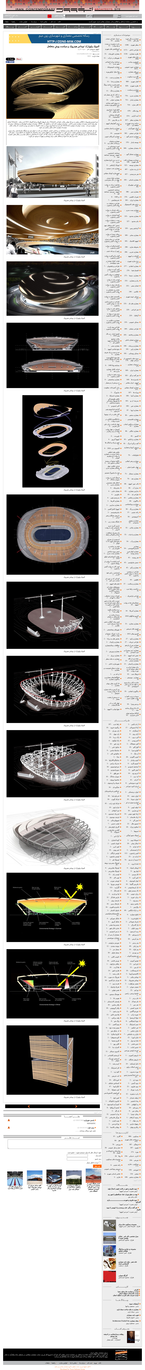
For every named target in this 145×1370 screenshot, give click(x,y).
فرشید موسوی (114, 817)
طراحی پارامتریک (133, 596)
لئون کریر (116, 847)
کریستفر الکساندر (113, 1055)
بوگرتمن (136, 907)
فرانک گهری (115, 799)
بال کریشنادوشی (133, 887)
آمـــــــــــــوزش (85, 27)
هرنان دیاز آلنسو (114, 980)
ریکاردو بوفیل (134, 1127)
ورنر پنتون (115, 1011)
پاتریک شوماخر (134, 922)
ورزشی (118, 1144)
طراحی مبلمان (134, 329)
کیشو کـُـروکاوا (114, 1107)
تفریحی (136, 1160)
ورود (95, 1363)
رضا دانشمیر (135, 1101)
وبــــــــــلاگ (10, 27)
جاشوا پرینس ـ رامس (132, 993)
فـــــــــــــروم (123, 27)
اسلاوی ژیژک (134, 827)
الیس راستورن (134, 853)
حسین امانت (135, 1047)
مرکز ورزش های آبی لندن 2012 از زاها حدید (15, 1187)
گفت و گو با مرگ (133, 443)
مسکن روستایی (134, 353)
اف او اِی (136, 847)
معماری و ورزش (114, 651)
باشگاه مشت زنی (114, 522)
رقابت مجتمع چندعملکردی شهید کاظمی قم (113, 340)
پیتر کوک (136, 949)
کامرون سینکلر (114, 1051)
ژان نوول (116, 734)
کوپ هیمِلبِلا (115, 1090)
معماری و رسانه (133, 346)
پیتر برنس (135, 943)
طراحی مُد (135, 494)
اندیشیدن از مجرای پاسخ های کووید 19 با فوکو (113, 541)
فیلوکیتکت (135, 455)
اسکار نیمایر (135, 843)
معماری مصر (115, 346)
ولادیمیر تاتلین (114, 1014)
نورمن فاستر (115, 961)
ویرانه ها (136, 392)
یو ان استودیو (115, 1114)
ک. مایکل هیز (114, 1031)
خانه (59, 22)
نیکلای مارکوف (114, 964)
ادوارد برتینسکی (133, 792)
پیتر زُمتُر (136, 946)
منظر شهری (135, 45)
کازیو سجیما (115, 1041)
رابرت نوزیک (135, 1090)
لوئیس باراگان (114, 853)
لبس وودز (116, 850)
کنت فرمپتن (115, 1076)
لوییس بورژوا (114, 884)
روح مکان (136, 111)
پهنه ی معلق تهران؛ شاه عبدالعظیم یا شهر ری (122, 1194)
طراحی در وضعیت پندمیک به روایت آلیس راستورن (132, 573)
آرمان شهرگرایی (133, 128)
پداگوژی (136, 501)
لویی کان (116, 878)
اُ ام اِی (136, 780)
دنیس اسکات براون (132, 1067)
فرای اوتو (116, 807)
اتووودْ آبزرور (115, 439)
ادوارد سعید (135, 796)
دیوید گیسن (135, 1083)
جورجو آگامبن (134, 1011)
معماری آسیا (134, 396)
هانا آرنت (116, 967)
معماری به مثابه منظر (112, 659)
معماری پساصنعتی (113, 379)
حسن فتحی (135, 1044)
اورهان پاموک (134, 868)
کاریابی (136, 1290)
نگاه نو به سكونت (133, 77)
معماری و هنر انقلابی (132, 461)
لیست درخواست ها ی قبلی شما (128, 1291)
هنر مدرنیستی (134, 174)
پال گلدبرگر (135, 925)
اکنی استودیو (115, 406)
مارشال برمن (114, 904)
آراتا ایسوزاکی (134, 727)
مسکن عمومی (134, 322)
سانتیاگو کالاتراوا (114, 760)
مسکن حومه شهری (132, 297)
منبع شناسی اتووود (114, 349)
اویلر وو (136, 871)
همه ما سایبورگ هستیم (112, 473)
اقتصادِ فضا (135, 270)
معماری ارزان (134, 200)
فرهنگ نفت (135, 674)
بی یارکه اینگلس (133, 910)
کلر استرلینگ (115, 1068)
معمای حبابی (115, 491)
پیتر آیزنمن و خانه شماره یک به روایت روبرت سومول (112, 691)
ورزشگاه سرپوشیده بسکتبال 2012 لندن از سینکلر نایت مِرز (74, 1187)
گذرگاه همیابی (123, 1275)
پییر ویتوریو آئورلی (133, 956)
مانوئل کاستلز (114, 910)
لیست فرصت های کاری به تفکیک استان (125, 1295)
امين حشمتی (123, 1253)
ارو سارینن (135, 810)
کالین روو (116, 1044)
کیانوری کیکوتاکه (114, 1101)
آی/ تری (136, 776)
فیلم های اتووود (114, 584)
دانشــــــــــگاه (98, 27)
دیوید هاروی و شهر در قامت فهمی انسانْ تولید (122, 1189)
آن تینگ (136, 754)
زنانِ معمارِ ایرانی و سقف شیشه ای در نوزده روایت (133, 669)
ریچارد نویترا (135, 1114)
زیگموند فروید (114, 727)
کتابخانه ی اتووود (133, 256)
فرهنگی (136, 1144)
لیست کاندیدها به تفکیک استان (128, 1293)
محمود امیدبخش (124, 1240)
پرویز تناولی (135, 928)
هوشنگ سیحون (114, 994)
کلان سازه (135, 105)
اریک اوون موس (133, 814)
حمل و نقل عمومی (114, 1148)
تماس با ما (44, 22)
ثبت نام (53, 22)
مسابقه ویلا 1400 (114, 365)
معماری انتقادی (133, 266)
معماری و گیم (134, 567)
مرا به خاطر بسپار (92, 1162)
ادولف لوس (135, 807)
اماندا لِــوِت (135, 864)
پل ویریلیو (135, 935)
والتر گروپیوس (114, 1008)
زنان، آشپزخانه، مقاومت (112, 387)
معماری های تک (134, 303)
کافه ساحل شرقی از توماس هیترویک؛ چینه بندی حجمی (34, 1187)
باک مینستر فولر (133, 891)
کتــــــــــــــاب (47, 27)
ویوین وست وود (114, 1028)
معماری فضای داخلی (132, 340)
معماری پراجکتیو (133, 439)
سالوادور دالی (114, 754)
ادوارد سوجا (135, 799)
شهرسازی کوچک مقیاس (112, 173)
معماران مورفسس (113, 938)
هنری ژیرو (115, 983)
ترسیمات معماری (133, 364)
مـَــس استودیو (114, 931)
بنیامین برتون (134, 904)
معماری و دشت (114, 77)
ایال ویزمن (135, 874)
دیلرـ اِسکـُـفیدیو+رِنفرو (131, 1075)
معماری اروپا (134, 410)
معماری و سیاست (133, 90)
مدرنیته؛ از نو (134, 401)
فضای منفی (135, 286)
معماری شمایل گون (132, 154)
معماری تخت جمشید (113, 168)
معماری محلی (134, 235)
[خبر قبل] (29, 1107)
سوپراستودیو (115, 770)
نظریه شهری (134, 86)
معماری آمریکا (134, 611)
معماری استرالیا (114, 396)
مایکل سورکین (114, 918)
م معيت (121, 1265)
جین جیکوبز (135, 1028)
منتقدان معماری (133, 148)
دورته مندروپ (134, 1072)
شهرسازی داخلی (114, 664)
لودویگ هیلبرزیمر (113, 868)
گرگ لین (116, 836)
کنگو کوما (116, 1086)
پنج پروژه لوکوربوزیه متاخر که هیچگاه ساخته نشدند (112, 359)
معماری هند (135, 479)
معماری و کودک (114, 642)
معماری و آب (134, 541)
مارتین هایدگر (115, 897)
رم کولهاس (135, 1104)
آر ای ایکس (135, 724)
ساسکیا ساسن (114, 750)
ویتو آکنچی (115, 1024)
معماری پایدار (134, 100)
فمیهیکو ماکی (115, 820)
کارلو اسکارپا (115, 1034)
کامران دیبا (115, 1047)
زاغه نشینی (135, 512)
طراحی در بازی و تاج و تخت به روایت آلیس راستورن (112, 303)
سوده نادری (81, 49)
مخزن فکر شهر (114, 928)
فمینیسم (117, 133)
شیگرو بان (116, 787)
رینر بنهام (135, 1121)
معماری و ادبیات (133, 534)
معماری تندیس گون (132, 136)
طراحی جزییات (133, 642)
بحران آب (136, 488)
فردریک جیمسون (113, 814)
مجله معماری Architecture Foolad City (125, 1321)
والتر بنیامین (115, 1005)
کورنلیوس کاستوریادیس (111, 1093)
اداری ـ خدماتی (134, 1156)
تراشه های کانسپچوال (131, 204)
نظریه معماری (134, 54)
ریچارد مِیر (135, 1111)
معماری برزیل (115, 655)
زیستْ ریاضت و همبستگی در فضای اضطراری (113, 616)
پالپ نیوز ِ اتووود (133, 484)
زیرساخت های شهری (132, 1139)
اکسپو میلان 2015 (133, 634)
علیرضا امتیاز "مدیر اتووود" (127, 1226)
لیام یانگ (116, 891)
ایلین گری (135, 878)
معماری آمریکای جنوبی (112, 136)
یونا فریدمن (115, 1124)
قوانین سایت (23, 22)
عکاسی (136, 291)
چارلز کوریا (135, 1037)
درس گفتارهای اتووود (113, 123)
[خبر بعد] (76, 1107)
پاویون (137, 1148)
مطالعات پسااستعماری (112, 645)
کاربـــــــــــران (60, 27)
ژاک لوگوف (115, 740)
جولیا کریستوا (134, 1018)
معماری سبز (135, 192)
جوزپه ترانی (135, 1014)
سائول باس (115, 747)
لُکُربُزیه (117, 887)
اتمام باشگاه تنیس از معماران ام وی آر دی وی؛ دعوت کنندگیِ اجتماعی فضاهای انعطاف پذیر (93, 1187)
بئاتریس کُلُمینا (134, 884)
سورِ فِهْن (116, 773)
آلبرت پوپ (135, 737)
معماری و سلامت (133, 584)
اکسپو (137, 436)
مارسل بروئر (115, 900)
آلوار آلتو (136, 747)
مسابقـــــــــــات (73, 27)
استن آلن (136, 820)
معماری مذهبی (134, 415)
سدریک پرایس (114, 763)
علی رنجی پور (132, 1197)
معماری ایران (134, 370)
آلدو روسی (135, 740)
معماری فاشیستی (133, 419)
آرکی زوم (135, 734)
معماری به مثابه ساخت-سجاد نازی (128, 1309)
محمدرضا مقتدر (114, 925)
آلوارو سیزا (135, 750)
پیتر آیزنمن (135, 939)
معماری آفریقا (115, 501)
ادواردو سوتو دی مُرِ (132, 802)
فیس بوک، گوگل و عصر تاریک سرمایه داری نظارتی (112, 623)
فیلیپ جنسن (115, 824)
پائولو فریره (135, 918)
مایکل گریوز (115, 922)
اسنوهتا (136, 831)
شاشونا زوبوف (114, 780)
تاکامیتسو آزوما (134, 974)
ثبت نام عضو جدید (131, 16)
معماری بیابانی (134, 528)
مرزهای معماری (133, 72)
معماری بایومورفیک (113, 67)
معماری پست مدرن (132, 210)
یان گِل (117, 1111)
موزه (137, 1152)
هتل (119, 1140)
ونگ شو (116, 1021)
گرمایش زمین (134, 228)
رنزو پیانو (136, 1107)
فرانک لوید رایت (113, 803)
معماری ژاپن (134, 349)
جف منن (136, 1005)
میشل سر (115, 949)
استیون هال (135, 824)
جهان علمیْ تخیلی (133, 467)
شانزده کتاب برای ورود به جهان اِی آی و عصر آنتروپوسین (131, 684)
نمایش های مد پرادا (113, 639)
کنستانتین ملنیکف (113, 1083)
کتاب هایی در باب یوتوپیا (112, 414)
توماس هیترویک (134, 980)
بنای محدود (135, 221)
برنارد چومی (135, 894)
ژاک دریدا (116, 737)
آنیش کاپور (135, 770)
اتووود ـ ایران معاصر (132, 383)
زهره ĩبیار (91, 1128)
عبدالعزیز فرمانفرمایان (111, 791)
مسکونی (136, 1136)
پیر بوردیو (135, 953)
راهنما (13, 22)
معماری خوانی (115, 100)
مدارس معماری (133, 491)
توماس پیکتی (134, 977)
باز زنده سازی (134, 169)
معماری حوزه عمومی (132, 67)
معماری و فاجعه (133, 335)
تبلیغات (6, 22)
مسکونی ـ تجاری (133, 1164)
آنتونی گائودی (134, 757)
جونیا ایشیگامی (134, 1021)
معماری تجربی (134, 252)
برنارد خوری (134, 897)
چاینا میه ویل (134, 1041)
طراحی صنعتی (134, 133)
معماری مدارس (114, 505)
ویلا (119, 1156)
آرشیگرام (136, 731)
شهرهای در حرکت (114, 58)
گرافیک (136, 315)
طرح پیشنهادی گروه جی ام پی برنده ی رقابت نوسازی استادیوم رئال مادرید (54, 1187)
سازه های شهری (133, 57)
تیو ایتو (136, 990)
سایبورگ (117, 392)
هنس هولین (115, 990)
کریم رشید (116, 1064)
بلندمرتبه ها (135, 379)
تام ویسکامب (134, 970)
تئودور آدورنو (135, 961)
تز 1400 (117, 197)
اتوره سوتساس (134, 783)
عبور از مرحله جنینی (113, 251)
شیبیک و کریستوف (113, 783)
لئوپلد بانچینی (115, 843)
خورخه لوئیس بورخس (131, 1050)
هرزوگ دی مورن (113, 977)
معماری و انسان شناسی (112, 128)
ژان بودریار (115, 731)
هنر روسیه (135, 557)
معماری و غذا (115, 81)
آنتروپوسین (135, 516)
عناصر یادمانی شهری (114, 1174)
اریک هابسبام (134, 817)
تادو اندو (136, 964)
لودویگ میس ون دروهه (112, 863)
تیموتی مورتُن (134, 987)
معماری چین (134, 406)
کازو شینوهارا (115, 1037)
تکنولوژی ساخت (133, 62)
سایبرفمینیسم (115, 512)
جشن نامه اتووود (133, 655)
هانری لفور (115, 970)
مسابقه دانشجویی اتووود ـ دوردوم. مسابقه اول (112, 191)
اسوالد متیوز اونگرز (132, 835)
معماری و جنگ (115, 91)
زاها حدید (116, 724)
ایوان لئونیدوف (134, 881)
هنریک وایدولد (114, 987)
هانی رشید (116, 974)
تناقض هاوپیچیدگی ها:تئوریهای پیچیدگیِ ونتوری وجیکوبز (113, 401)
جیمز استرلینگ (134, 1024)
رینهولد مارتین (134, 1124)
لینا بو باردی (115, 894)
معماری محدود (134, 216)
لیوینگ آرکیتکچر (114, 165)
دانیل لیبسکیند (134, 1064)
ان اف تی (116, 674)
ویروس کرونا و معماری (131, 447)
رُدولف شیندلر (134, 1098)
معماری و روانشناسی (132, 504)
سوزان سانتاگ (114, 776)
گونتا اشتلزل (115, 840)
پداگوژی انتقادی (133, 691)
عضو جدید (71, 1152)
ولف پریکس (115, 1018)
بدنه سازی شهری (133, 261)
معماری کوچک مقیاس (131, 387)
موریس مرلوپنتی (113, 943)
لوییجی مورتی (114, 881)
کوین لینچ (116, 1098)
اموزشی (136, 1170)
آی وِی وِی (135, 773)
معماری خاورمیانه (114, 54)
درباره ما (34, 22)
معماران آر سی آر (113, 935)
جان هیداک (135, 1001)
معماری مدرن (134, 96)
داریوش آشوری (134, 1055)
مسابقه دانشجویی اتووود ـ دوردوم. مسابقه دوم (112, 155)
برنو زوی (136, 900)
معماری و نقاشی (133, 498)
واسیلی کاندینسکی (113, 1001)
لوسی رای (116, 874)
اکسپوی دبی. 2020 (113, 448)
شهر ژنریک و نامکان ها (112, 442)
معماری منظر (134, 120)
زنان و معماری (134, 281)
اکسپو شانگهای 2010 (132, 616)
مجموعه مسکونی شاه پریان (128, 1224)
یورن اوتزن (115, 1121)
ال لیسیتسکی (134, 850)
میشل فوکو (115, 953)
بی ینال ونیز (116, 120)
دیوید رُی (136, 1080)
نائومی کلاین (115, 957)
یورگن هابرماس (114, 1117)
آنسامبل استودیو (133, 767)
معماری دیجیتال (134, 474)
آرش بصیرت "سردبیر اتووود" (128, 1191)
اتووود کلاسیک (134, 241)
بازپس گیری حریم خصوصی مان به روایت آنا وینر (112, 527)
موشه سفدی (115, 946)
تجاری (118, 1177)
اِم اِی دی (135, 856)
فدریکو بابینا (115, 796)
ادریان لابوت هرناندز (132, 786)
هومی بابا (116, 998)
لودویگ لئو (116, 860)
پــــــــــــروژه (135, 27)
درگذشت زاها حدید (132, 589)
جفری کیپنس (134, 1008)
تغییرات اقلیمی (134, 197)
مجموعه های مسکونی (113, 1159)
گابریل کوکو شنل (113, 827)
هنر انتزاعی (135, 310)
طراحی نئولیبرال (133, 185)
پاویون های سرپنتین (132, 629)
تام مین (136, 967)
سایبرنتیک (116, 488)
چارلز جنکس (135, 1031)
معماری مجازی (134, 624)
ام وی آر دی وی (133, 860)
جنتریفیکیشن (115, 200)
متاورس (117, 494)
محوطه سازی (134, 247)
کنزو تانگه (116, 1080)
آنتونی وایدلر (135, 760)
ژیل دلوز (116, 744)
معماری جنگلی (134, 431)
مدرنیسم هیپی (115, 498)
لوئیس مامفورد (114, 856)
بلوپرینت (117, 436)
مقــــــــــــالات (110, 27)
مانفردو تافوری (114, 907)
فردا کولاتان (115, 810)
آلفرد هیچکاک (134, 744)
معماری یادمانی (134, 180)
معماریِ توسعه (134, 165)
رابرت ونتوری (134, 1094)
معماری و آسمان (133, 664)
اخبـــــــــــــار (22, 27)
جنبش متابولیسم (133, 562)
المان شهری (135, 81)
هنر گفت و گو (134, 375)
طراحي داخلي (134, 50)
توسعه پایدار (135, 142)
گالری (119, 1136)
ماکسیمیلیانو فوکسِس (112, 913)
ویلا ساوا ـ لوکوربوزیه (113, 72)
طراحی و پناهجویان (113, 266)
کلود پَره (116, 1072)
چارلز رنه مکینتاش (133, 1034)
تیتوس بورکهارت (133, 983)
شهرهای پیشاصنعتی (113, 630)
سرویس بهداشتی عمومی (112, 1169)
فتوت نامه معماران (133, 1315)
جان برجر (136, 998)
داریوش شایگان (134, 1059)
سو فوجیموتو (115, 767)
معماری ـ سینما (134, 275)
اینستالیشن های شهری (112, 49)
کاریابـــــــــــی (35, 27)
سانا (118, 757)
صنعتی (137, 1174)
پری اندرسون (134, 931)
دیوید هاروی (135, 1086)
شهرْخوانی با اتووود (113, 709)
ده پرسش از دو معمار (112, 383)
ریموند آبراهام (134, 1117)
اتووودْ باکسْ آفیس (114, 509)
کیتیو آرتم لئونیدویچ (113, 1104)
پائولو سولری (134, 914)
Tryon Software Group (77, 1369)
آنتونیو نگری (135, 763)
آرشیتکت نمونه (134, 1304)
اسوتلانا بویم (134, 840)
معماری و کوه (134, 639)
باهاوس (136, 580)
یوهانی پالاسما (114, 1127)
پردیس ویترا (135, 704)
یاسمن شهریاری (89, 1120)
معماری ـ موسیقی (133, 677)
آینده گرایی (135, 116)
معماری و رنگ (134, 509)
